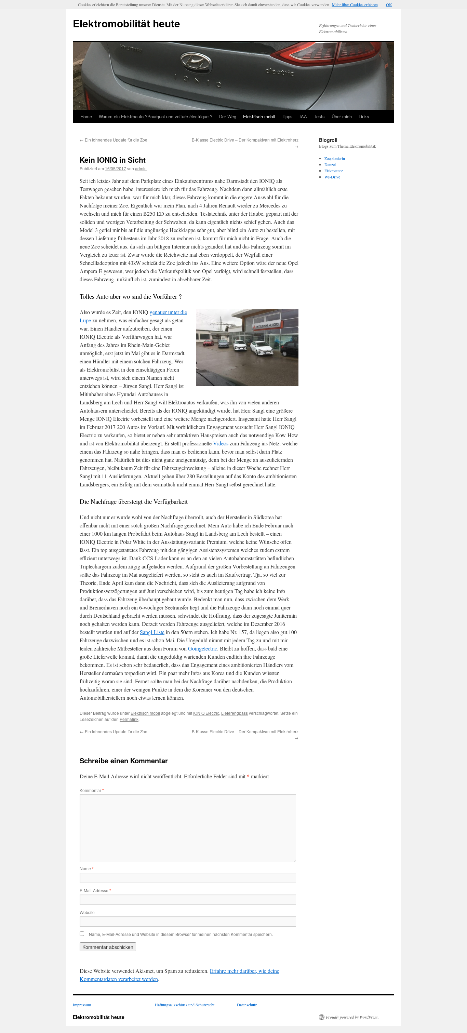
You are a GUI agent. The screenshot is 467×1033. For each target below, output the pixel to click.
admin (141, 168)
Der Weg (227, 116)
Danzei (330, 164)
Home (86, 116)
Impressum (82, 1004)
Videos (220, 443)
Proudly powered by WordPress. (352, 1017)
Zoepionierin (334, 158)
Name (87, 868)
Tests (319, 116)
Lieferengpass (234, 713)
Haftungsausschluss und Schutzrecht (184, 1004)
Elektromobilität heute (126, 23)
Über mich (342, 116)
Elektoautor (333, 170)
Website (87, 912)
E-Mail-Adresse (95, 890)
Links (364, 116)
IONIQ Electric (206, 713)
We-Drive (332, 176)
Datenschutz (247, 1004)
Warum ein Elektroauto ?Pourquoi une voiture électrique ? (155, 116)
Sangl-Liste (152, 631)
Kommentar (92, 790)
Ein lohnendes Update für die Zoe (113, 140)
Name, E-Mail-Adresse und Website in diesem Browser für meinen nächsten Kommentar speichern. (181, 934)
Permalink (129, 719)
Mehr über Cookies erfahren (355, 4)
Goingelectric (202, 648)
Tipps (287, 116)
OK (389, 4)
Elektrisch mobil (259, 116)
